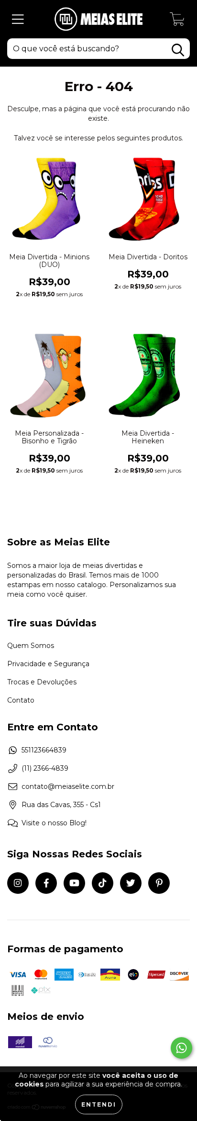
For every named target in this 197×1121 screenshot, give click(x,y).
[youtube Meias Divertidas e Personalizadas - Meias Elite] (74, 883)
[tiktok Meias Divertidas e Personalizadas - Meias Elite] (102, 883)
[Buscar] (178, 50)
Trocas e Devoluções (42, 682)
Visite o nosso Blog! (54, 823)
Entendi (98, 1104)
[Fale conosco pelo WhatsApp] (181, 1048)
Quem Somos (30, 645)
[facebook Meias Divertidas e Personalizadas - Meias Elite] (46, 883)
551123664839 (44, 750)
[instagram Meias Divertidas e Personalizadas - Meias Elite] (18, 883)
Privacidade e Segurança (48, 663)
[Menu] (18, 19)
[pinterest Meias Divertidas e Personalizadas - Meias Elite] (159, 883)
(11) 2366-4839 (45, 768)
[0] (177, 21)
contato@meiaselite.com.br (68, 786)
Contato (20, 700)
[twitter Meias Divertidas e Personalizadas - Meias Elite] (131, 883)
